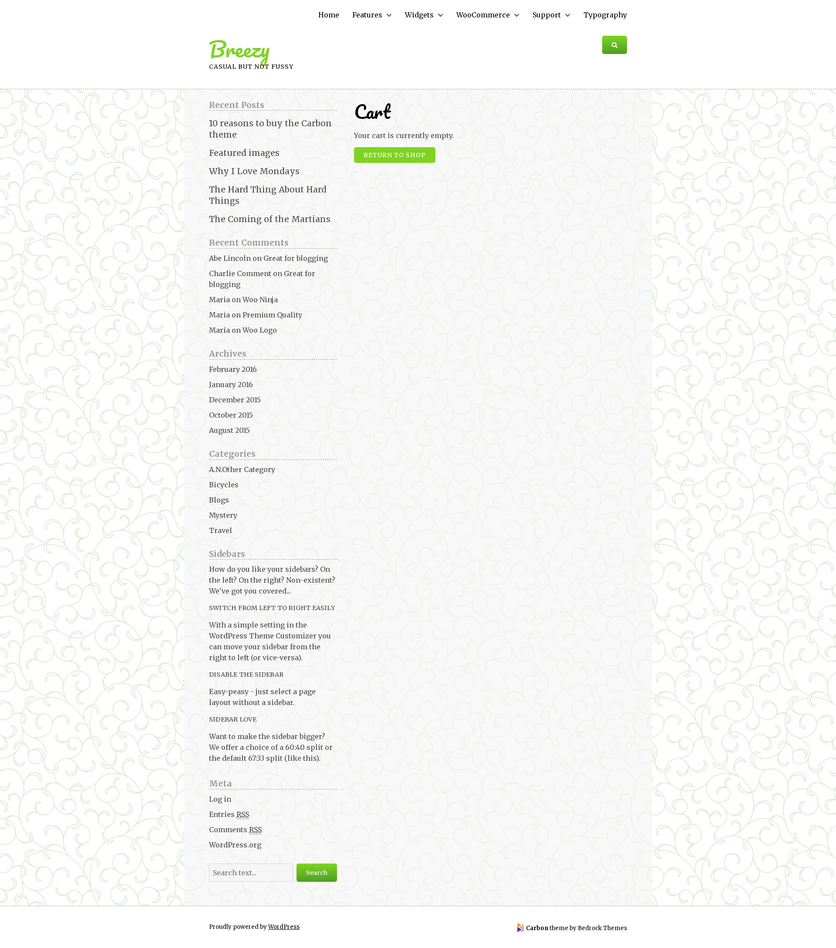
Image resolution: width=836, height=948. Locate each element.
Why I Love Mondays (254, 171)
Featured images (244, 153)
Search (316, 873)
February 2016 (233, 369)
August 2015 (229, 430)
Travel (220, 530)
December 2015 (235, 399)
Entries (229, 814)
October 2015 (231, 415)
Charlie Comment (240, 273)
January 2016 (231, 384)
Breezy (239, 49)
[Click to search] (614, 45)
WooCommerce (483, 14)
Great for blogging (295, 258)
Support (547, 14)
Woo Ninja (260, 299)
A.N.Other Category (242, 469)
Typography (605, 14)
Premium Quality (272, 314)
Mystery (223, 515)
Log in (220, 799)
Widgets (419, 14)
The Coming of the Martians (269, 219)
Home (328, 14)
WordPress (284, 927)
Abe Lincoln (230, 258)
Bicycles (224, 484)
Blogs (219, 500)
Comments (235, 829)
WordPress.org (235, 844)
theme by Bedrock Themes (576, 928)
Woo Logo (260, 330)
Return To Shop (395, 155)
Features (367, 14)
